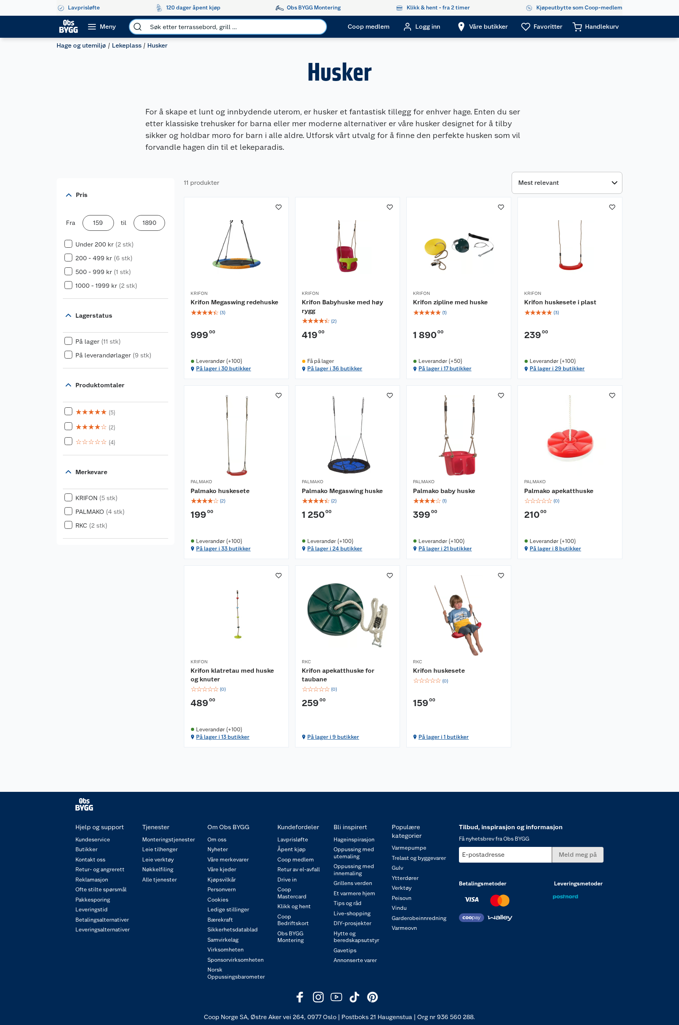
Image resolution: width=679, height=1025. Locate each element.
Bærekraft (220, 919)
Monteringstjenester (168, 839)
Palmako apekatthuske (558, 491)
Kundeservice (92, 839)
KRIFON (199, 293)
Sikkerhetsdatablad (232, 929)
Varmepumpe (409, 848)
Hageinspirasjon (354, 839)
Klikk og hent (294, 906)
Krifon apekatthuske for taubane (338, 675)
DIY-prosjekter (352, 923)
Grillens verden (353, 883)
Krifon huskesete (439, 670)
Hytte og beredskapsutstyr (356, 937)
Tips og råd (348, 903)
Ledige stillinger (228, 909)
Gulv (397, 868)
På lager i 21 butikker (445, 548)
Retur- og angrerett (100, 869)
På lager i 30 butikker (223, 368)
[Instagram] (318, 997)
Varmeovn (404, 928)
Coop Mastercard (291, 893)
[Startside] (69, 27)
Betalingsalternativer (102, 919)
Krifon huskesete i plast (560, 302)
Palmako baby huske (444, 491)
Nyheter (217, 849)
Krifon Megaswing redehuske (234, 302)
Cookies (217, 899)
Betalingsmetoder (482, 883)
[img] (236, 312)
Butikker (86, 849)
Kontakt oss (90, 859)
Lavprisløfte (292, 839)
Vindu (399, 908)
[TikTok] (354, 997)
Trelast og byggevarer (419, 858)
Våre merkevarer (228, 859)
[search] (137, 27)
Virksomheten (225, 949)
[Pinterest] (372, 997)
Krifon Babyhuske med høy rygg (342, 306)
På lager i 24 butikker (334, 548)
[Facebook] (300, 997)
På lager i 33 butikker (223, 548)
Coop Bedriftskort (293, 920)
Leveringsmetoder (578, 883)
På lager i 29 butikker (557, 368)
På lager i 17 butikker (445, 368)
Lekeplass (126, 45)
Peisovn (401, 898)
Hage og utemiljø (81, 45)
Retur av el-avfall (298, 869)
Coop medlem (295, 859)
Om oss (216, 839)
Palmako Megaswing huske (342, 491)
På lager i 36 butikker (334, 368)
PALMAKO (201, 481)
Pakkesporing (92, 899)
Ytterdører (405, 878)
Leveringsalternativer (102, 929)
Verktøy (401, 888)
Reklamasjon (91, 879)
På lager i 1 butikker (443, 737)
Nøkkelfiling (157, 869)
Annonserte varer (355, 960)
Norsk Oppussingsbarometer (236, 973)
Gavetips (345, 950)
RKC (306, 661)
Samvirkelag (223, 940)
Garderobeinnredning (419, 918)
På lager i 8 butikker (555, 548)
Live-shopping (352, 913)
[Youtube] (336, 997)
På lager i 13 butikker (223, 737)
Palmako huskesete (220, 491)
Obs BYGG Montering (290, 937)
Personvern (221, 889)
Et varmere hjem (354, 893)
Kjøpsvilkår (221, 879)
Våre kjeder (221, 869)
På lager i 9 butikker (333, 737)
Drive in (287, 879)
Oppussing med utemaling (354, 852)
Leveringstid (91, 909)
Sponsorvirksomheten (235, 960)
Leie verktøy (158, 859)
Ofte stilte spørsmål (101, 889)
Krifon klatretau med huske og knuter (232, 675)
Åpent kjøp (291, 849)
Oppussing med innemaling (354, 869)
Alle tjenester (159, 879)
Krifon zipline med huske (450, 302)
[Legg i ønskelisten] (278, 207)
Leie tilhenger (160, 849)
